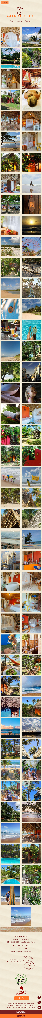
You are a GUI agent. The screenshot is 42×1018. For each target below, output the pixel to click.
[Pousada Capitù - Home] (21, 969)
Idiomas (22, 998)
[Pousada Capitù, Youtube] (39, 1007)
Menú (6, 2)
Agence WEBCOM (29, 1007)
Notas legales (29, 1005)
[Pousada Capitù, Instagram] (39, 1002)
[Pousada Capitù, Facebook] (39, 997)
